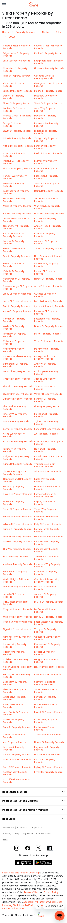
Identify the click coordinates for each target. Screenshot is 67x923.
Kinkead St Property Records (13, 503)
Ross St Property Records (47, 674)
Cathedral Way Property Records (47, 638)
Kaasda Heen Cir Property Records (48, 458)
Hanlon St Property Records (49, 213)
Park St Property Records (16, 306)
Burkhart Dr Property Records (45, 400)
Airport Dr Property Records (49, 248)
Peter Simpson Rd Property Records (48, 623)
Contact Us (22, 828)
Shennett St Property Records (14, 691)
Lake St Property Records (16, 60)
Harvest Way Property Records (15, 177)
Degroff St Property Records (13, 97)
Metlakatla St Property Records (46, 415)
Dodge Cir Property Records (13, 124)
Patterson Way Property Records (47, 320)
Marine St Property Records (49, 90)
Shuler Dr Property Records (17, 394)
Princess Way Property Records (46, 550)
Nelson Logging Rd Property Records (17, 668)
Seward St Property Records (13, 265)
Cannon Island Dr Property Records (17, 480)
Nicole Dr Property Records (48, 536)
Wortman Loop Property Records (47, 207)
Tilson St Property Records (17, 509)
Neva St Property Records (17, 754)
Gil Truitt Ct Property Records (45, 588)
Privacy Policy (51, 892)
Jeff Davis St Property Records (46, 200)
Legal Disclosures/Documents (37, 834)
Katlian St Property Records (49, 53)
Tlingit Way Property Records (45, 510)
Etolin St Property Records (48, 153)
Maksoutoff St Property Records (46, 530)
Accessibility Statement (36, 901)
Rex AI (5, 840)
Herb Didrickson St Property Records (49, 257)
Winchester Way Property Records (17, 638)
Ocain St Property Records (17, 541)
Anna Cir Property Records (17, 311)
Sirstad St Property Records (17, 168)
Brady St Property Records (17, 293)
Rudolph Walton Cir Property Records (44, 358)
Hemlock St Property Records (14, 320)
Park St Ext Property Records (44, 761)
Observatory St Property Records (16, 227)
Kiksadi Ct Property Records (18, 386)
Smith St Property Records (17, 130)
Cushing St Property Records (45, 295)
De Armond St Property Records (46, 350)
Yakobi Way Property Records (14, 736)
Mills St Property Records (47, 333)
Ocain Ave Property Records (13, 721)
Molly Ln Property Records (48, 301)
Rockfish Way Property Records (15, 773)
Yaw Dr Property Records (47, 734)
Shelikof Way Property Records (46, 265)
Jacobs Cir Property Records (44, 380)
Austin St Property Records (17, 564)
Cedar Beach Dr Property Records (16, 280)
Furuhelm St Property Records (14, 450)
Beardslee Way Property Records (47, 565)
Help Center (37, 828)
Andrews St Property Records (45, 365)
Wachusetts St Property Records (16, 192)
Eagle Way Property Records (44, 480)
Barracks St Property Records (45, 698)
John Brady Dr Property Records (15, 713)
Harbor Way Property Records (45, 706)
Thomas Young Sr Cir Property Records (14, 473)
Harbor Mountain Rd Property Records (13, 235)
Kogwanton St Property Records (46, 748)
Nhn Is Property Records (47, 754)
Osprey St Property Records (44, 503)
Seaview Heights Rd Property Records (44, 683)
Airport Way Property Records (45, 691)
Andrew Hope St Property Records (47, 227)
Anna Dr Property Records (48, 286)
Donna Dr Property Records (49, 326)
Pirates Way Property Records (45, 721)
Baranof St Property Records (44, 147)
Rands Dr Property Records (17, 464)
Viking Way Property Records (14, 435)
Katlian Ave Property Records (14, 653)
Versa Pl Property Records (48, 394)
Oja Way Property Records (17, 549)
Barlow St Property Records (17, 516)
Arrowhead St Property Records (46, 558)
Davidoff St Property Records (45, 117)
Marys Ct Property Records (17, 609)
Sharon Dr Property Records (44, 388)
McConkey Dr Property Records (46, 610)
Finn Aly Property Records (48, 406)
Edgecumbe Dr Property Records (16, 54)
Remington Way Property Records (16, 676)
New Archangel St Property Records (17, 287)
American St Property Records (14, 698)
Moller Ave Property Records (13, 342)
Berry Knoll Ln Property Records (15, 573)
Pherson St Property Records (13, 185)
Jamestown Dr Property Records (16, 220)
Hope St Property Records (17, 213)
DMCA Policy (32, 905)
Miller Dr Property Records (17, 536)
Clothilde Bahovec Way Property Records (47, 580)
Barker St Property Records (17, 398)
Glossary (6, 834)
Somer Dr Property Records (17, 429)
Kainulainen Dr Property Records (15, 603)
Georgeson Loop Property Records (48, 84)
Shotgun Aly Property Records (45, 139)
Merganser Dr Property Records (46, 661)
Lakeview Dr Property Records (45, 97)
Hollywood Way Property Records (16, 458)
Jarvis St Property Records (17, 301)
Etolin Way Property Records (13, 488)
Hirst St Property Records (16, 378)
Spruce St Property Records (49, 306)
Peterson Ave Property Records (46, 124)
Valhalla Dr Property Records (13, 272)
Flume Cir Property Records (49, 742)
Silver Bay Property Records (49, 772)
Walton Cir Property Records (13, 327)
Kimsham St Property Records (14, 335)
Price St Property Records (16, 75)
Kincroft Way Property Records (15, 415)
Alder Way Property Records (44, 109)
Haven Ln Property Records (17, 494)
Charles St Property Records (44, 235)
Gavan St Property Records (17, 586)
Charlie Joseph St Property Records (48, 443)
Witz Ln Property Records (47, 471)
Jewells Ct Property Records (13, 595)
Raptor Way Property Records (45, 728)
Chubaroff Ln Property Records (46, 518)
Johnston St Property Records (45, 242)
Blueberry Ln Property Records (45, 573)
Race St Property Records (17, 727)
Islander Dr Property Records (13, 242)
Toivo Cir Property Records (48, 341)
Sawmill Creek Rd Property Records (48, 47)
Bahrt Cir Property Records (17, 371)
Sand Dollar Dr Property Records (15, 365)
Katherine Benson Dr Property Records (45, 495)
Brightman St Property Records (46, 177)
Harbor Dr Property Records (49, 278)
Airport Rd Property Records (18, 441)
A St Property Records (46, 433)
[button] (4, 4)
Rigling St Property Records (48, 767)
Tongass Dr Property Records (45, 630)
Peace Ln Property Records (17, 621)
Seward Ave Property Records (14, 250)
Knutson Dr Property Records (14, 109)
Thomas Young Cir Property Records (44, 465)
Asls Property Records (14, 742)
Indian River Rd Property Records (16, 162)
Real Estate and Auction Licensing (20, 872)
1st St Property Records (15, 556)
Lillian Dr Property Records (17, 138)
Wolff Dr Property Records (48, 103)
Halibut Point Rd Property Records (16, 47)
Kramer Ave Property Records (45, 162)
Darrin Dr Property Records (48, 190)
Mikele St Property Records (17, 616)
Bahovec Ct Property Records (45, 312)
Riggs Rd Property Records (17, 629)
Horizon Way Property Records (14, 645)
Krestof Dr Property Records (44, 653)
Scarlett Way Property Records (15, 683)
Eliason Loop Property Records (45, 132)
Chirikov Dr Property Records (13, 350)
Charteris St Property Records (45, 170)
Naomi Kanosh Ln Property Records (17, 358)
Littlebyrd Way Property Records (15, 661)
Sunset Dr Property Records (49, 429)
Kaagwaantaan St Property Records (48, 62)
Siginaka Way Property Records (46, 423)
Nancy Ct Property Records (49, 616)
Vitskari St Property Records (18, 145)
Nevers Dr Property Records (49, 666)
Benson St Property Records (44, 272)
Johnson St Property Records (45, 595)
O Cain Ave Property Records (45, 220)
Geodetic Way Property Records (47, 488)
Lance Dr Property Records (17, 90)
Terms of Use (31, 892)
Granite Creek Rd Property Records (17, 117)
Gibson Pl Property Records (17, 524)
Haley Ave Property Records (13, 706)
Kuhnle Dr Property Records (18, 529)
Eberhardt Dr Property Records (14, 408)
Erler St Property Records (16, 256)
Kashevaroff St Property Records (47, 645)
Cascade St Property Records (14, 154)
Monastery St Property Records (15, 69)
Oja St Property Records (16, 421)
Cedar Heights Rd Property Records (17, 580)
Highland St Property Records (45, 450)
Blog (17, 834)
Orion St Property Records (17, 759)
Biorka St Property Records (17, 103)
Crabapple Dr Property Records (46, 373)
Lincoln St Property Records (49, 68)
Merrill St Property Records (17, 206)
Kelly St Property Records (47, 524)
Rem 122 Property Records (17, 767)
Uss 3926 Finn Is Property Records (16, 781)
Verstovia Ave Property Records (46, 185)
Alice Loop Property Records (13, 84)
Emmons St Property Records (14, 200)
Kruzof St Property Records (48, 712)
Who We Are (8, 828)
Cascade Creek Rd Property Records (44, 77)
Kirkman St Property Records (13, 748)
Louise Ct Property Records (48, 601)
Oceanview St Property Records (46, 543)
